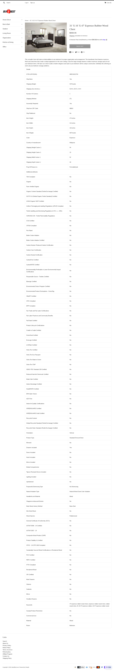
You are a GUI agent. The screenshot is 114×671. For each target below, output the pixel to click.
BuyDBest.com (15, 667)
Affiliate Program (7, 654)
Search (5, 641)
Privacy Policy (7, 645)
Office (12, 47)
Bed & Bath (12, 24)
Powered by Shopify (24, 667)
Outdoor (12, 29)
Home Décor (12, 20)
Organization (12, 38)
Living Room (12, 33)
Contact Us (6, 656)
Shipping (71, 35)
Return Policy (7, 647)
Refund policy (7, 652)
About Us (5, 643)
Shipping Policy (7, 658)
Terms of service (7, 649)
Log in (26, 2)
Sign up (32, 2)
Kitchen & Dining (12, 42)
